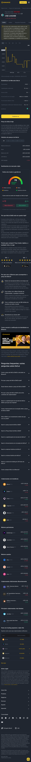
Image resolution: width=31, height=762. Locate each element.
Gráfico (4, 22)
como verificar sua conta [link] (13, 356)
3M (12, 43)
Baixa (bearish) (9, 205)
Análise (10, 22)
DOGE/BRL (22, 653)
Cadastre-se (23, 2)
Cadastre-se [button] (15, 116)
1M (9, 43)
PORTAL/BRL (22, 648)
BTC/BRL (22, 639)
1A (16, 43)
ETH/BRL (22, 658)
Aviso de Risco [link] (14, 684)
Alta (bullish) (22, 205)
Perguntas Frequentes (20, 22)
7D (6, 43)
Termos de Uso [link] (7, 684)
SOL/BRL (22, 644)
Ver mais (3, 663)
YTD (19, 43)
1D (2, 43)
